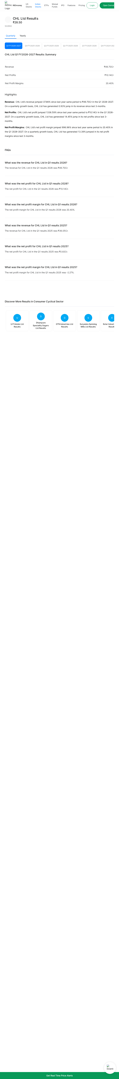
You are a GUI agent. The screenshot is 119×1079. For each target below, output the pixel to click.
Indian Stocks (38, 5)
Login (92, 5)
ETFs (46, 5)
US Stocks (29, 5)
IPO (62, 5)
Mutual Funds (55, 5)
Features (71, 5)
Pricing (82, 5)
